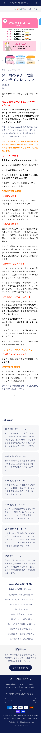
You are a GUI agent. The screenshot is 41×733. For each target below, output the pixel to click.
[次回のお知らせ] (36, 2)
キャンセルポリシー (21, 726)
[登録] (33, 700)
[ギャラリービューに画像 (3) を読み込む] (30, 60)
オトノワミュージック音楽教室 (19, 715)
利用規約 (12, 722)
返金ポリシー (16, 718)
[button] (4, 9)
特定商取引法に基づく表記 (26, 722)
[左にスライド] (2, 60)
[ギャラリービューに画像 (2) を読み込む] (20, 60)
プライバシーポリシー (30, 718)
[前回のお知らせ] (4, 2)
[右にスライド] (38, 60)
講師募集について (20, 668)
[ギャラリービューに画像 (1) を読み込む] (10, 60)
